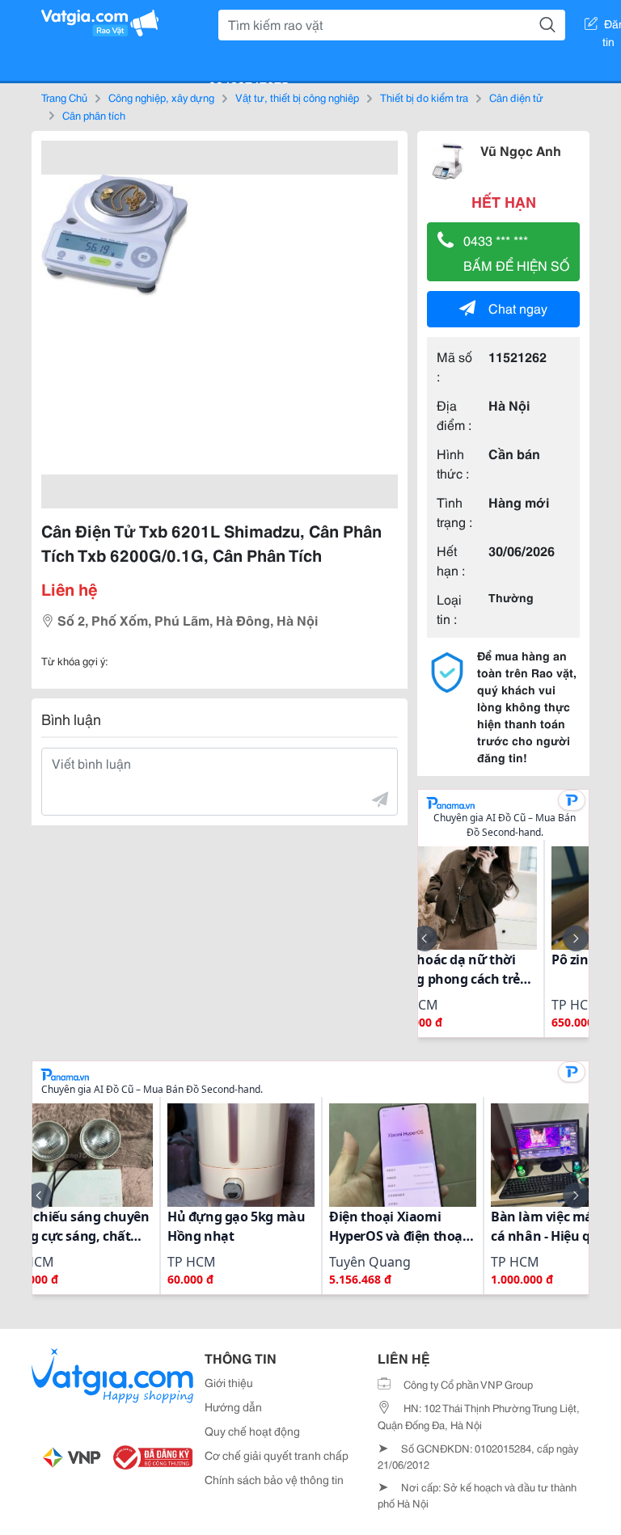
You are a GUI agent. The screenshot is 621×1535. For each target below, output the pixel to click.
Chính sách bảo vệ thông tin (274, 1479)
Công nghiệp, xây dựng (161, 97)
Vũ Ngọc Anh (520, 150)
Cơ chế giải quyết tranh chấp (277, 1455)
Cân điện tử (516, 97)
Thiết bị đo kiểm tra (424, 97)
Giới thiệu (229, 1382)
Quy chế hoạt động (252, 1431)
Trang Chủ (64, 97)
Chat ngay (517, 307)
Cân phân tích (93, 115)
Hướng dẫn (233, 1406)
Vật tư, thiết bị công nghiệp (297, 97)
